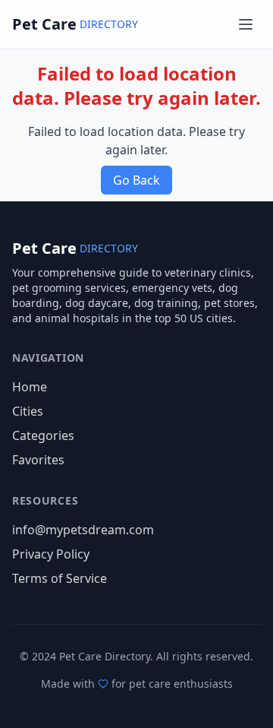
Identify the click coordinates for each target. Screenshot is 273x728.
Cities (27, 411)
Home (29, 386)
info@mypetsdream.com (83, 529)
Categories (43, 435)
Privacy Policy (50, 554)
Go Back (136, 180)
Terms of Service (59, 578)
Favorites (38, 459)
